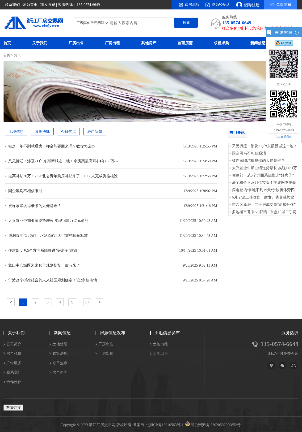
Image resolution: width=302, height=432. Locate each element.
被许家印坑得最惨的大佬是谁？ (34, 206)
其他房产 (148, 43)
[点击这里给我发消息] (284, 42)
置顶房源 (185, 43)
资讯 (17, 55)
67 (87, 302)
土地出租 (160, 344)
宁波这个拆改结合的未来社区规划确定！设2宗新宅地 (52, 280)
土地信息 (16, 132)
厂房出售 (76, 43)
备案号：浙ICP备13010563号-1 (158, 425)
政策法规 (42, 132)
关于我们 (39, 43)
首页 (7, 43)
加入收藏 (47, 5)
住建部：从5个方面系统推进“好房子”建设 (43, 250)
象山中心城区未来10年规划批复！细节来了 (44, 265)
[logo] (30, 23)
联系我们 (12, 5)
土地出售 (160, 353)
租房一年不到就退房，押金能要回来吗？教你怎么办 (51, 146)
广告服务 (13, 363)
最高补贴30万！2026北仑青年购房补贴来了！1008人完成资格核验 (63, 176)
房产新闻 (94, 132)
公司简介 (13, 344)
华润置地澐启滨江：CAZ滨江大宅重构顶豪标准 (48, 235)
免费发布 (283, 5)
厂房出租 (112, 43)
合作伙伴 (13, 382)
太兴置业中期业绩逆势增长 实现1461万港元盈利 (48, 221)
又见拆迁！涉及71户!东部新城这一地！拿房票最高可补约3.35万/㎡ (63, 161)
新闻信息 (257, 43)
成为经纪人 (220, 5)
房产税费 (13, 353)
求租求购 (221, 43)
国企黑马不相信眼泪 (25, 191)
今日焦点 (68, 132)
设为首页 (30, 5)
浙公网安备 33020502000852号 (216, 425)
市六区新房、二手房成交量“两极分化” (264, 205)
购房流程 (192, 5)
